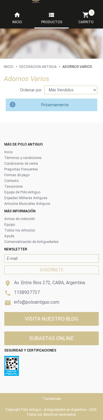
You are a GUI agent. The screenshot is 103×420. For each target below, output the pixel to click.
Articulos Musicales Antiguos (27, 204)
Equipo (9, 225)
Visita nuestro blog (51, 319)
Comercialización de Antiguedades (31, 242)
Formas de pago (16, 175)
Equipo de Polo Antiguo (22, 192)
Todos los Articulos (19, 230)
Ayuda (9, 236)
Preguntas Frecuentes (21, 169)
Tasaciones (13, 187)
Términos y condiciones (23, 158)
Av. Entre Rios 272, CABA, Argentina (49, 282)
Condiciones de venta (21, 164)
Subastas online (51, 338)
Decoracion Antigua (38, 67)
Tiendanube (51, 399)
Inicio (8, 67)
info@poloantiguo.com (36, 302)
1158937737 (27, 292)
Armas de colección (19, 219)
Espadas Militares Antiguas (25, 198)
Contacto (11, 181)
